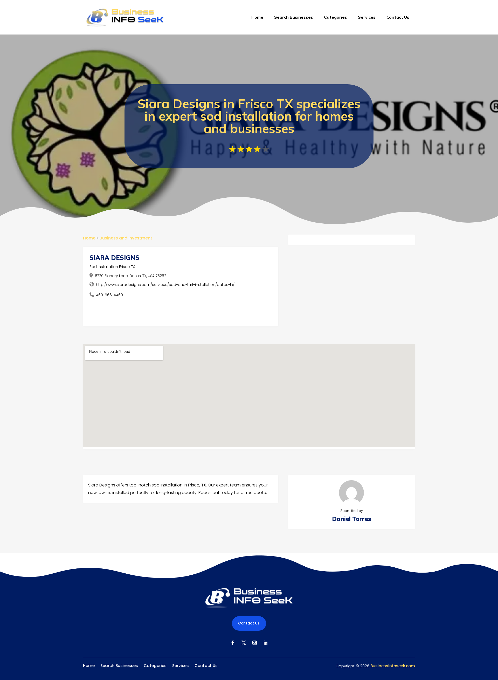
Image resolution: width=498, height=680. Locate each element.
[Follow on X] (243, 642)
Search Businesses (293, 17)
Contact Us (397, 17)
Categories (335, 17)
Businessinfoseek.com (392, 666)
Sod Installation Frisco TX (112, 266)
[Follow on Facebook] (232, 642)
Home (257, 17)
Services (367, 17)
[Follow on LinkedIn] (265, 642)
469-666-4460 (109, 295)
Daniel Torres (351, 519)
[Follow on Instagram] (254, 642)
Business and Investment (126, 238)
